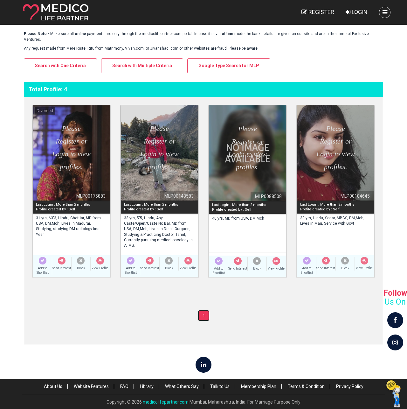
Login (359, 12)
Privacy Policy (349, 386)
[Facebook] (395, 320)
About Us (53, 386)
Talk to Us (220, 386)
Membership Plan (258, 386)
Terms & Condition (306, 386)
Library (147, 386)
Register (320, 12)
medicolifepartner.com (166, 402)
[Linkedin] (203, 365)
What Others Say (182, 386)
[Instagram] (395, 342)
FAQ (124, 386)
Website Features (91, 386)
